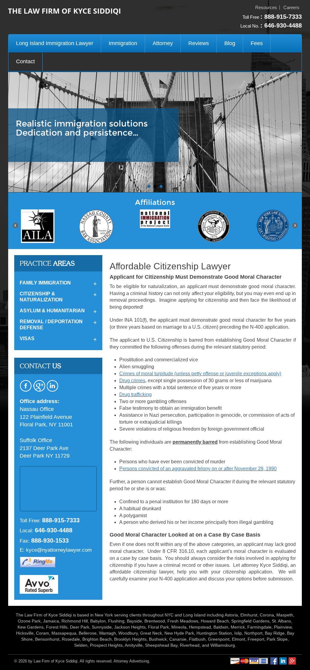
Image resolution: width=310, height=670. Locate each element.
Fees (257, 43)
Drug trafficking (135, 394)
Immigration (123, 43)
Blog (229, 43)
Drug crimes (132, 380)
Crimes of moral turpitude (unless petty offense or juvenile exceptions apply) (200, 373)
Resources (266, 7)
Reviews (198, 43)
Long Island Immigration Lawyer (54, 43)
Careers (291, 7)
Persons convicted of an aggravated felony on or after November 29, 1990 (198, 468)
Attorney (163, 43)
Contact (25, 61)
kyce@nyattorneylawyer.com (59, 550)
